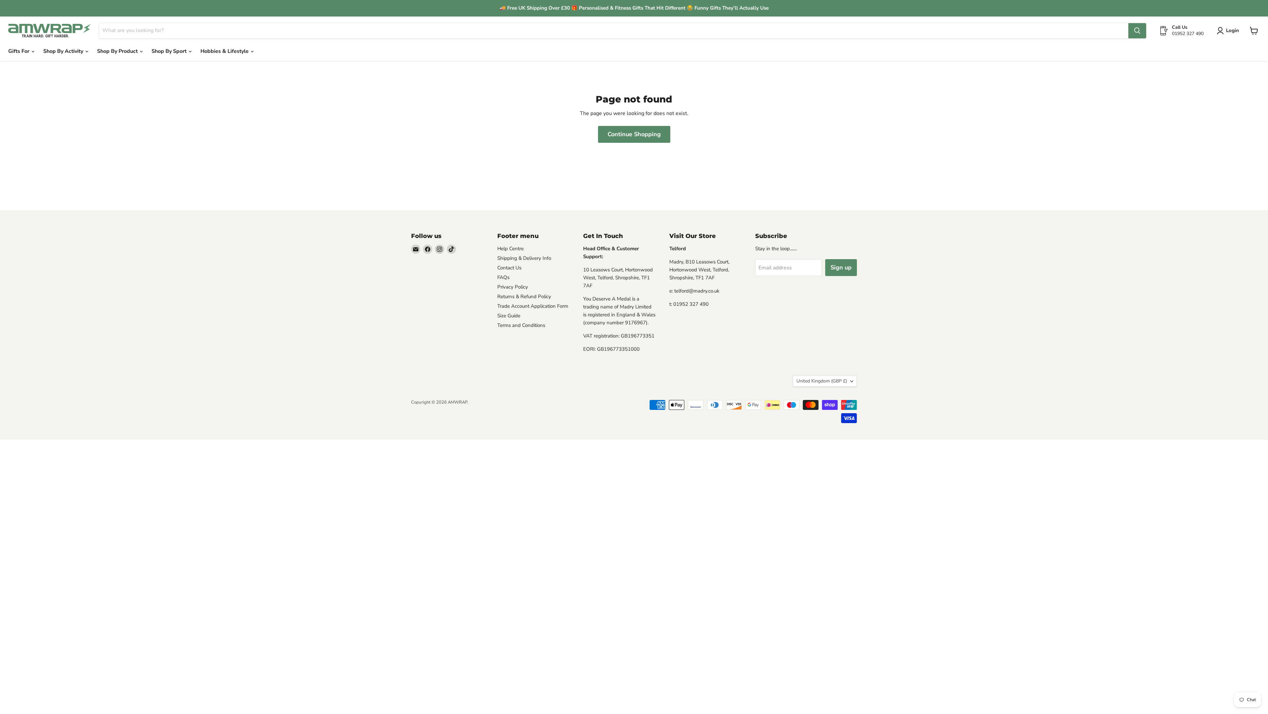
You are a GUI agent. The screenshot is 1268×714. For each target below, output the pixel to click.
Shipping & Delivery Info (524, 258)
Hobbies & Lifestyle (225, 51)
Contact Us (509, 267)
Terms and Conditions (521, 325)
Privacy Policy (512, 287)
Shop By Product (118, 51)
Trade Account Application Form (532, 306)
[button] (1229, 31)
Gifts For (19, 51)
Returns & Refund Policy (524, 296)
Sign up (841, 267)
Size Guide (508, 315)
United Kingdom (821, 381)
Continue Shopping (634, 134)
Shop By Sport (170, 51)
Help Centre (510, 248)
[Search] (1137, 30)
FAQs (503, 277)
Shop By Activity (64, 51)
